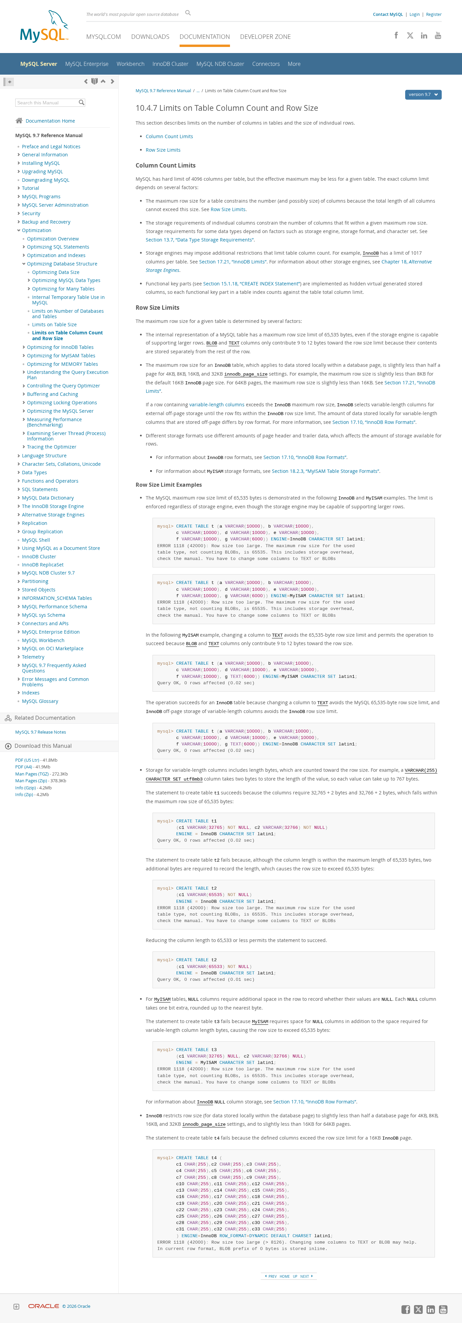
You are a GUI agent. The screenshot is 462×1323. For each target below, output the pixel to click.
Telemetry (33, 657)
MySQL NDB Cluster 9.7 (48, 573)
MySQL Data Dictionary (48, 498)
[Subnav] (18, 154)
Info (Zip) (24, 794)
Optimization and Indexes (56, 255)
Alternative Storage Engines (53, 515)
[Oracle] (43, 1306)
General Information (45, 155)
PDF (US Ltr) (27, 760)
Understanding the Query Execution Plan (68, 375)
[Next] (113, 81)
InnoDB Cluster (39, 557)
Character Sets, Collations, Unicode (61, 464)
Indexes (31, 693)
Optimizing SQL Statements (58, 247)
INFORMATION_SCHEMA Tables (57, 598)
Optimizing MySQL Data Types (66, 280)
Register (434, 14)
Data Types (34, 472)
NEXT (305, 1276)
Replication (34, 523)
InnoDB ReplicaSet (43, 565)
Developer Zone (265, 36)
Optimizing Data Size (55, 272)
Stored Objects (38, 590)
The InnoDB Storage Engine (53, 506)
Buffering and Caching (52, 394)
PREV (272, 1276)
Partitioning (35, 581)
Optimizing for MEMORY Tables (62, 364)
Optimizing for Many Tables (63, 289)
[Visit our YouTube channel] (435, 37)
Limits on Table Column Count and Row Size (67, 335)
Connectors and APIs (45, 623)
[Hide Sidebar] (8, 82)
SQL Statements (40, 489)
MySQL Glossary (40, 701)
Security (31, 213)
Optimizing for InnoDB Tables (60, 347)
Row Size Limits (163, 150)
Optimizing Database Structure (62, 264)
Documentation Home (50, 121)
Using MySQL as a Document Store (61, 548)
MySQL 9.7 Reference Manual (163, 90)
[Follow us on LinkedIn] (421, 37)
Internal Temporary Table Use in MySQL (68, 300)
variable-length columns (217, 404)
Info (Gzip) (25, 788)
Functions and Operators (50, 481)
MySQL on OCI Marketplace (53, 648)
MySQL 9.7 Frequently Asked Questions (54, 668)
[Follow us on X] (407, 37)
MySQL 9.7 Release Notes (40, 732)
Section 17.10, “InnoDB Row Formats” (373, 422)
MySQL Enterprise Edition (51, 632)
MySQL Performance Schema (54, 607)
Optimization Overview (53, 239)
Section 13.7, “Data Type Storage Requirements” (200, 239)
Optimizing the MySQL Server (60, 411)
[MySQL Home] (44, 27)
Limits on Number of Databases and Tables (68, 314)
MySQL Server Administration (55, 205)
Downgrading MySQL (45, 180)
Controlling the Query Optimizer (63, 386)
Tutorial (30, 188)
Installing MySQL (41, 163)
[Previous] (86, 81)
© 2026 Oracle (76, 1306)
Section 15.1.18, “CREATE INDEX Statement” (251, 283)
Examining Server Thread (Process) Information (66, 436)
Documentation (205, 36)
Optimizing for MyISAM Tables (61, 356)
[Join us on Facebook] (394, 37)
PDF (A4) (23, 767)
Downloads (150, 36)
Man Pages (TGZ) (32, 774)
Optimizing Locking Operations (62, 403)
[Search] (81, 102)
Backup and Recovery (46, 222)
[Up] (103, 81)
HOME (285, 1276)
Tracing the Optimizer (51, 447)
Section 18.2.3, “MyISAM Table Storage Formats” (325, 471)
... (198, 90)
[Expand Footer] (16, 1307)
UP (295, 1276)
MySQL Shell (36, 540)
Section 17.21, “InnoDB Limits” (233, 261)
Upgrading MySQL (42, 172)
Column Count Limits (169, 136)
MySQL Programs (41, 197)
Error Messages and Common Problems (55, 682)
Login (415, 14)
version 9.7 (420, 94)
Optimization (36, 230)
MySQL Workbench (43, 640)
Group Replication (42, 532)
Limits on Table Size (54, 325)
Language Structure (44, 456)
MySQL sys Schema (43, 615)
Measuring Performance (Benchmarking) (54, 422)
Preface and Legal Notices (51, 147)
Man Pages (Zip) (31, 781)
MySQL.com (103, 36)
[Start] (94, 81)
